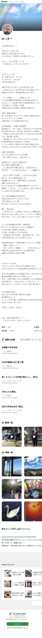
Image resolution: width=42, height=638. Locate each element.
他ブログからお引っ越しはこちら (16, 628)
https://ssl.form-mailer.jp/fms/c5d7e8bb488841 (19, 537)
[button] (17, 624)
